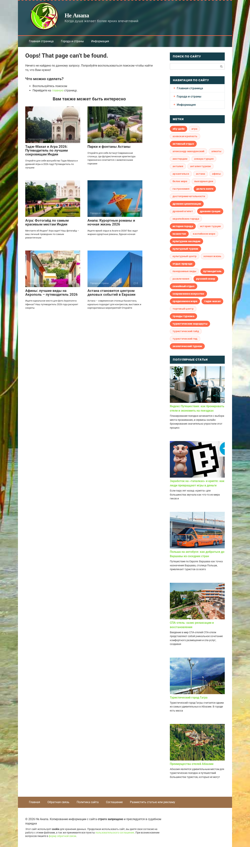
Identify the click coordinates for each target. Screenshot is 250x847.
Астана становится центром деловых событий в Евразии (111, 293)
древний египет (183, 211)
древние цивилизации (187, 203)
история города (183, 226)
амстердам (180, 158)
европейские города (186, 218)
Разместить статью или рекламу (152, 802)
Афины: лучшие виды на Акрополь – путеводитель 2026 (51, 293)
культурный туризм (185, 248)
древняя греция (210, 211)
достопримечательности (189, 196)
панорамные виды (184, 271)
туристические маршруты (190, 323)
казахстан (179, 233)
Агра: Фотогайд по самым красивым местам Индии (47, 222)
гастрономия (181, 188)
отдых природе (183, 263)
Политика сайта (88, 802)
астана (200, 173)
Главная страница (41, 41)
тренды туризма (183, 316)
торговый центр (183, 308)
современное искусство (188, 293)
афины (216, 173)
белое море (180, 181)
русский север (205, 278)
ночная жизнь (212, 256)
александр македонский (188, 151)
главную (58, 90)
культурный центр (185, 256)
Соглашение (114, 802)
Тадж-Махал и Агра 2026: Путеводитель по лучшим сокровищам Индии (46, 150)
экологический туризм (187, 346)
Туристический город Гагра (189, 697)
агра (194, 128)
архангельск (181, 173)
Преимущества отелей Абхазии (191, 764)
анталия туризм (200, 166)
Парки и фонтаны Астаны (108, 146)
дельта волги (204, 188)
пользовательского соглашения (115, 832)
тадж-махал (212, 301)
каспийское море (204, 233)
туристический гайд (186, 331)
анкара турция (204, 158)
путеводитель (212, 271)
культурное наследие (186, 241)
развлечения (181, 278)
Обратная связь (58, 802)
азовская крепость (185, 136)
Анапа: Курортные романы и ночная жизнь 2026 (111, 222)
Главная (34, 802)
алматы (216, 151)
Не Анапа (77, 15)
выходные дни (203, 181)
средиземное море (185, 301)
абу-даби (178, 128)
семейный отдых (184, 286)
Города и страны (72, 41)
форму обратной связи (62, 836)
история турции (210, 226)
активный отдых (183, 143)
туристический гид (185, 338)
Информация (100, 41)
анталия (178, 166)
